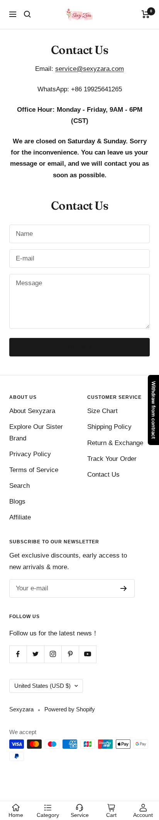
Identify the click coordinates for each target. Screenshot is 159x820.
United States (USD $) (42, 685)
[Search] (27, 14)
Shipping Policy (109, 426)
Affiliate (20, 517)
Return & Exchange (115, 443)
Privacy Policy (30, 454)
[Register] (123, 588)
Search (19, 485)
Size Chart (102, 411)
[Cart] (146, 14)
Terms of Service (33, 470)
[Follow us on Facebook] (18, 654)
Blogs (17, 501)
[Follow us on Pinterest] (70, 654)
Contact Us (103, 474)
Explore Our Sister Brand (36, 432)
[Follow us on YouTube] (87, 654)
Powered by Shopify (69, 709)
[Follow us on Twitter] (35, 654)
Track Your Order (112, 458)
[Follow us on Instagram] (52, 654)
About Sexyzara (32, 411)
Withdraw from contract (154, 410)
